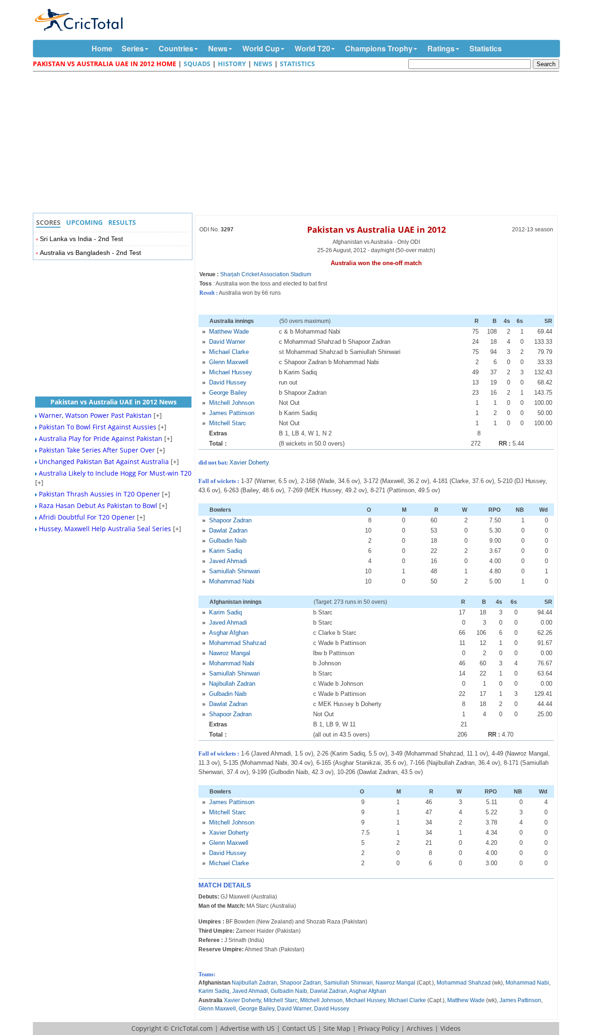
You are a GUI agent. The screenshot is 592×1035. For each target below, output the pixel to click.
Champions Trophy (379, 48)
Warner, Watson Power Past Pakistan (95, 415)
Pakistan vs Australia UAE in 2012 (376, 229)
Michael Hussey (230, 372)
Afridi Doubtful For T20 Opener (87, 517)
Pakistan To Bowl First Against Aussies (97, 426)
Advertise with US (247, 1028)
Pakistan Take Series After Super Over (97, 450)
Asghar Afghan (228, 632)
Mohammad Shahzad (237, 642)
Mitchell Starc (227, 423)
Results (122, 222)
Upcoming (84, 222)
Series (133, 48)
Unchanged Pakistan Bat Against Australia (104, 461)
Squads (197, 63)
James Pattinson (231, 412)
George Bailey (228, 392)
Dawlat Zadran (228, 530)
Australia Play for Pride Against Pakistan (100, 438)
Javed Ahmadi (228, 561)
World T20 (312, 48)
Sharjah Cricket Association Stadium (265, 274)
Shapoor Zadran (230, 520)
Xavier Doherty (249, 462)
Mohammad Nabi (231, 581)
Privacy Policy (378, 1028)
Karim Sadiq (225, 550)
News (218, 48)
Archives (420, 1028)
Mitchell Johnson (231, 402)
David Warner (227, 341)
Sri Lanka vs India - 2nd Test (81, 238)
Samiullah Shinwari (234, 571)
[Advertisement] (298, 143)
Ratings (441, 48)
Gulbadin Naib (228, 540)
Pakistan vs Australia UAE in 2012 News (113, 401)
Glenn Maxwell (228, 362)
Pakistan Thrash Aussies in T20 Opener (99, 494)
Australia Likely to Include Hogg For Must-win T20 (115, 473)
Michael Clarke (229, 351)
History (232, 63)
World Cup (261, 48)
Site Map (337, 1028)
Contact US (299, 1028)
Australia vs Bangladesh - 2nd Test (90, 252)
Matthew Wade (229, 331)
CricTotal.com (192, 1028)
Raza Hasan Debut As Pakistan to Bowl (98, 505)
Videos (450, 1028)
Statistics (485, 48)
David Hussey (228, 382)
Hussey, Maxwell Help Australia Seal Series (105, 528)
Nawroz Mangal (229, 653)
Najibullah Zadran (232, 683)
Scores (48, 222)
